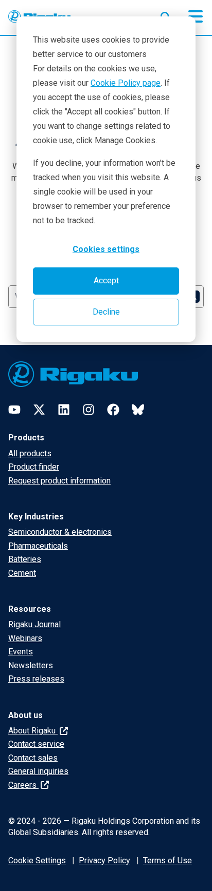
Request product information (59, 481)
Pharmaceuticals (38, 546)
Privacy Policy (104, 860)
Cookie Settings (37, 860)
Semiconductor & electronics (60, 532)
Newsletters (30, 665)
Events (20, 651)
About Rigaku (33, 730)
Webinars (25, 638)
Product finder (33, 467)
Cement (22, 573)
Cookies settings (106, 249)
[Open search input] (166, 15)
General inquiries (38, 771)
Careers (23, 785)
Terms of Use (167, 860)
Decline (106, 312)
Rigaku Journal (34, 624)
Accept (106, 280)
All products (29, 453)
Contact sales (33, 758)
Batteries (24, 559)
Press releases (36, 679)
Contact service (36, 744)
